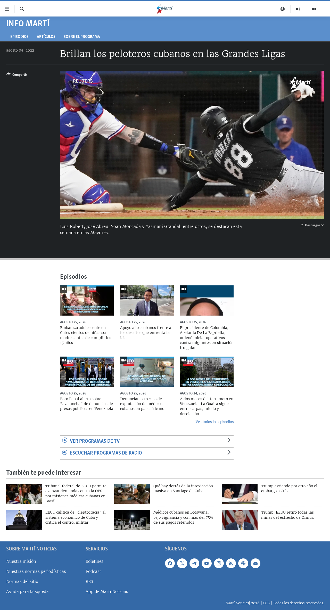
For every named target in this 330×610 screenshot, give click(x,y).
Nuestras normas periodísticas (36, 571)
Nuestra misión (21, 561)
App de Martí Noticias (107, 591)
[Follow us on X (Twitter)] (182, 563)
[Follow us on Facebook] (170, 563)
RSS (89, 581)
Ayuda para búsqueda (27, 591)
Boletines (94, 561)
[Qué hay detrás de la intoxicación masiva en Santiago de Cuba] (132, 494)
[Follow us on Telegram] (194, 563)
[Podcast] (283, 9)
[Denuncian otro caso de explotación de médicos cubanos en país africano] (147, 372)
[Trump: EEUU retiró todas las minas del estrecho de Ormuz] (240, 520)
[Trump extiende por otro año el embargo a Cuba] (240, 494)
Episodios (19, 37)
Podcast (93, 571)
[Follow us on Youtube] (206, 563)
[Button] (16, 75)
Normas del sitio (22, 581)
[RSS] (231, 563)
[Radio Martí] (298, 9)
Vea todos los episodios (215, 422)
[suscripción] (255, 563)
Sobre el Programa (82, 37)
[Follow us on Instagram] (219, 563)
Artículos (46, 37)
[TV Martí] (314, 9)
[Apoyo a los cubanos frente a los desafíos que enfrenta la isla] (147, 300)
